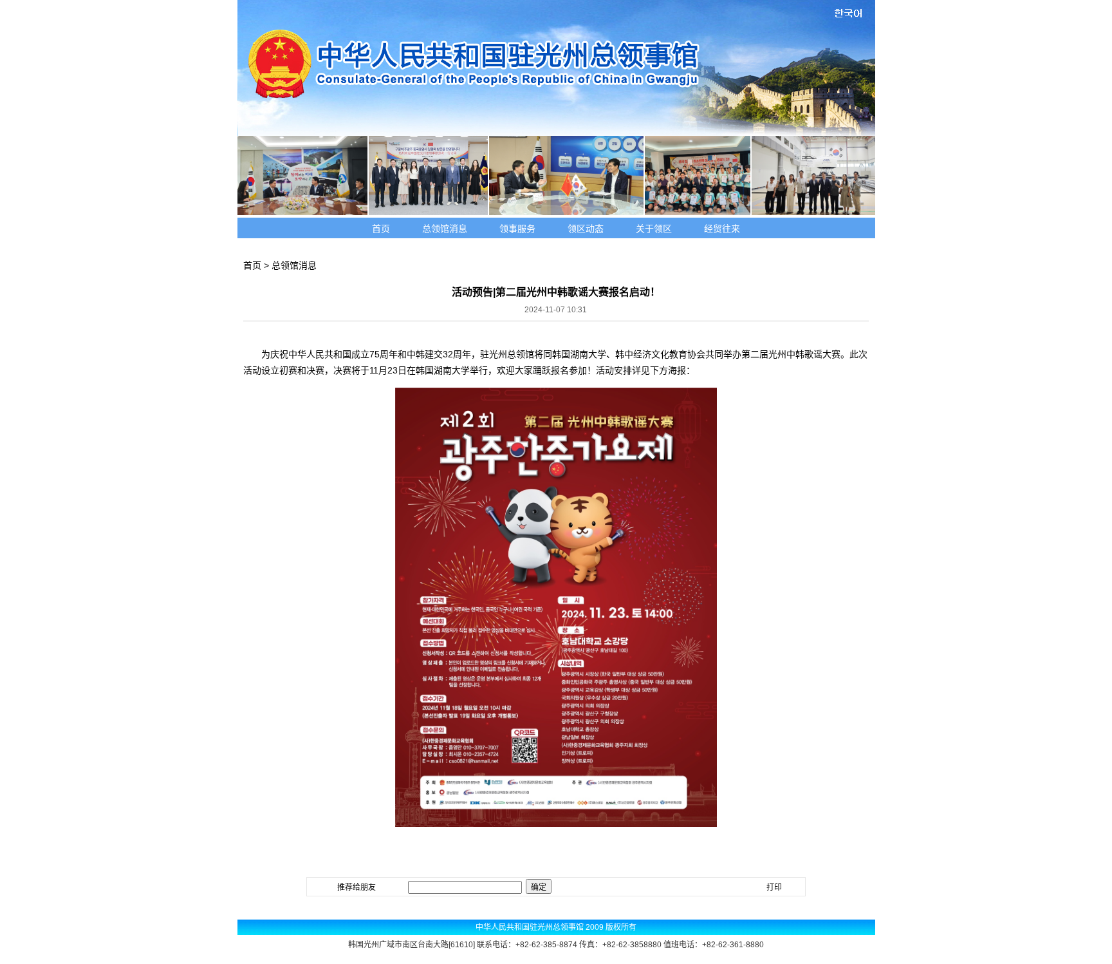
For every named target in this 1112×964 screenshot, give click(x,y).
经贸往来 (722, 228)
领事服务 (517, 228)
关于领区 (654, 228)
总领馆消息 (444, 228)
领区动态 (586, 228)
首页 (381, 228)
